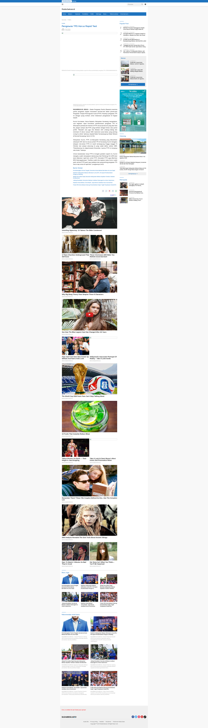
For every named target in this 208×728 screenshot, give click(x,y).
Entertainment (124, 14)
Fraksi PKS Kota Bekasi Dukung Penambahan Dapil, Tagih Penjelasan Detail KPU (94, 185)
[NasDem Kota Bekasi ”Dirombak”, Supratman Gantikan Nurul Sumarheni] (89, 597)
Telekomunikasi (114, 14)
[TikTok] (145, 717)
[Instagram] (139, 716)
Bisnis (104, 14)
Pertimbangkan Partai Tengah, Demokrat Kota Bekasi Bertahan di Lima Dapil (94, 170)
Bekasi (70, 14)
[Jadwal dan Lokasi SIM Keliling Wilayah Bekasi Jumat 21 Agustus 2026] (125, 71)
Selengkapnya (132, 84)
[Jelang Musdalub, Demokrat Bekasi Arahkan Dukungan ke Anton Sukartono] (70, 597)
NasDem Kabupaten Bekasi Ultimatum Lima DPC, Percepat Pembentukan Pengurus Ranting (93, 173)
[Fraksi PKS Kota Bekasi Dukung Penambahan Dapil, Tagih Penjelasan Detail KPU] (108, 597)
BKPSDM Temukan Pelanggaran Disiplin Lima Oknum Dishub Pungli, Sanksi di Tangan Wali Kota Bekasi (133, 28)
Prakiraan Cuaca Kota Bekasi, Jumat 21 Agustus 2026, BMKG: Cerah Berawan (137, 63)
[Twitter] (136, 716)
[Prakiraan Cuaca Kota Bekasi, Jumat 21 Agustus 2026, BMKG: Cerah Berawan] (125, 64)
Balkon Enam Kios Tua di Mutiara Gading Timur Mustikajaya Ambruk (135, 199)
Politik (92, 14)
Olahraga (98, 14)
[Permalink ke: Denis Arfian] (63, 29)
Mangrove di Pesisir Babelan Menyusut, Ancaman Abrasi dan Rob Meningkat (133, 163)
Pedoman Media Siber (119, 721)
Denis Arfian (67, 29)
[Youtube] (142, 716)
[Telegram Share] (113, 191)
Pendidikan (85, 14)
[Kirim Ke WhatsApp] (116, 191)
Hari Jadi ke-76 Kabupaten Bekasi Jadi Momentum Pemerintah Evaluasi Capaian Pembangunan (134, 51)
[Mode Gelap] (145, 4)
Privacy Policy (94, 721)
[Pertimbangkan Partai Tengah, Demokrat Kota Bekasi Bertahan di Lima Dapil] (70, 579)
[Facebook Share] (103, 191)
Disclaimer (108, 721)
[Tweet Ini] (106, 191)
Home (64, 14)
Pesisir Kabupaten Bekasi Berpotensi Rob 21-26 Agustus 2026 (132, 157)
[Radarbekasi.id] (69, 717)
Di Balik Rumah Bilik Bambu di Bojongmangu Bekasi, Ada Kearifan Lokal (134, 40)
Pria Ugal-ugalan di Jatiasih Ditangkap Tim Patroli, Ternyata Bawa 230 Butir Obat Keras (137, 184)
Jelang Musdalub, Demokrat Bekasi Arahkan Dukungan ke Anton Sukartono (93, 180)
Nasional (77, 14)
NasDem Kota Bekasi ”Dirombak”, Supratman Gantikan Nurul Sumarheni (92, 182)
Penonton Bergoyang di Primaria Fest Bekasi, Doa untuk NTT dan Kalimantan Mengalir (136, 192)
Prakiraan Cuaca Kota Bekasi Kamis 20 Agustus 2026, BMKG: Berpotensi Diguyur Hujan (137, 78)
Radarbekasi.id (68, 9)
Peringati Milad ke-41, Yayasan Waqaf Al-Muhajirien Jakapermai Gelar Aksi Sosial (134, 34)
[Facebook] (133, 716)
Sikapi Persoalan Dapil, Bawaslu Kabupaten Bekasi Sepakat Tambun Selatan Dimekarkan (94, 177)
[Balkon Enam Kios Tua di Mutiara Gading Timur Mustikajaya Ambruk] (124, 200)
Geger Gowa (107, 1)
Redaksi (102, 721)
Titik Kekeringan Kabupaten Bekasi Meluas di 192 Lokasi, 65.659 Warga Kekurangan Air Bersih (133, 168)
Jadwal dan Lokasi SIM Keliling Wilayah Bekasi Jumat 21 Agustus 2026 (136, 70)
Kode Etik (86, 721)
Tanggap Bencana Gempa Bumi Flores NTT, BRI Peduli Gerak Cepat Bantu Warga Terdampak (134, 46)
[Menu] (63, 4)
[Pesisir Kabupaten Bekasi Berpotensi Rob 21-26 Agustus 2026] (133, 146)
